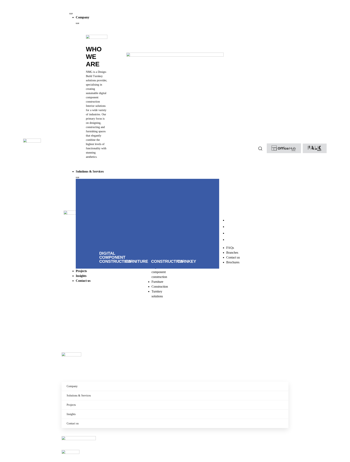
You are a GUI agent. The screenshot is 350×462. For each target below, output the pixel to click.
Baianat (80, 325)
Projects (71, 404)
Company (72, 386)
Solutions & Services (79, 395)
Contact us (73, 423)
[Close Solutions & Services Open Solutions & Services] (77, 177)
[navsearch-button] (260, 148)
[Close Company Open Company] (77, 23)
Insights (71, 414)
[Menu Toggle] (71, 13)
